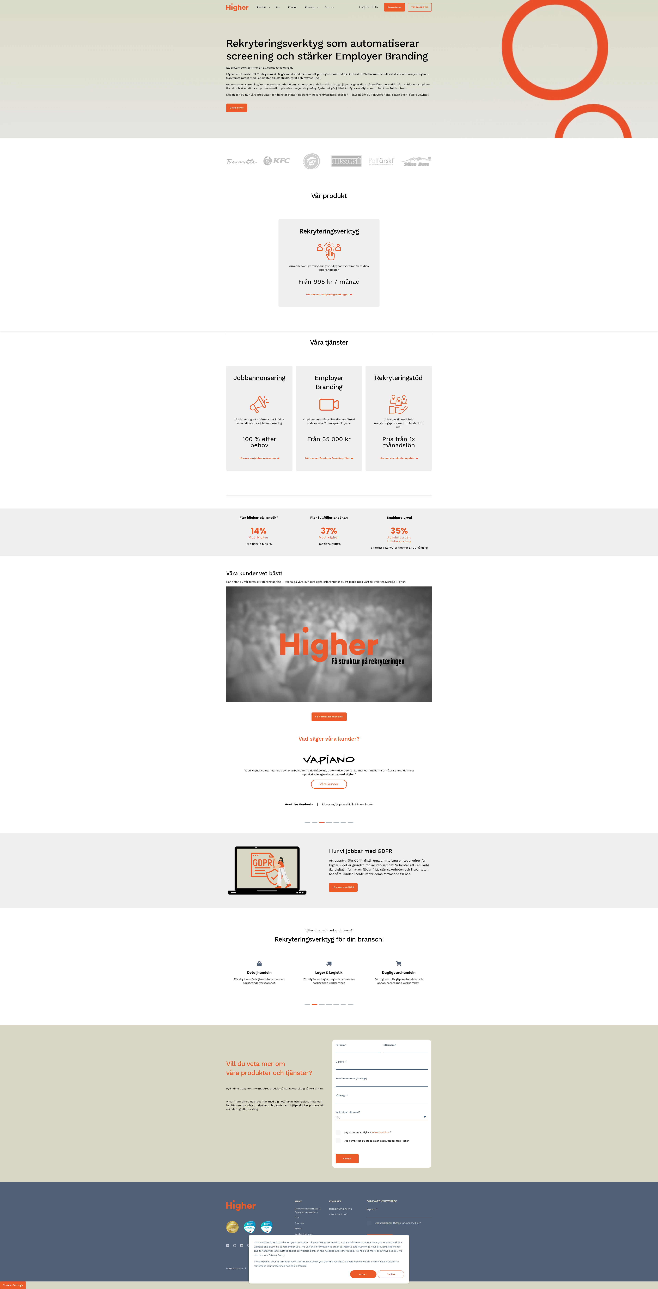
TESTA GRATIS (419, 7)
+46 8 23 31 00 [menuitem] (338, 1214)
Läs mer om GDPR (343, 887)
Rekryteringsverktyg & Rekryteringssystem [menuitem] (308, 1210)
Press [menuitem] (298, 1228)
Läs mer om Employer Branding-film (327, 458)
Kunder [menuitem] (292, 7)
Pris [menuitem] (278, 7)
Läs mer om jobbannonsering (258, 458)
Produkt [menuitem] (261, 7)
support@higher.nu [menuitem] (340, 1208)
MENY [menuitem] (298, 1201)
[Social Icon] (228, 1245)
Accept (363, 1274)
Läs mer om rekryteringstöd (397, 458)
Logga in (364, 7)
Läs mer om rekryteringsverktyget (327, 294)
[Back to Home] (237, 7)
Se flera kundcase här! (329, 716)
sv (376, 7)
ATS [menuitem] (297, 1217)
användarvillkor (380, 1132)
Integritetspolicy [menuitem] (234, 1268)
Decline (391, 1274)
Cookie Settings (13, 1285)
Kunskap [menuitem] (310, 7)
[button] (307, 822)
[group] (259, 978)
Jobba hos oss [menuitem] (303, 1234)
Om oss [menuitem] (329, 7)
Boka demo (394, 7)
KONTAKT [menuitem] (335, 1201)
